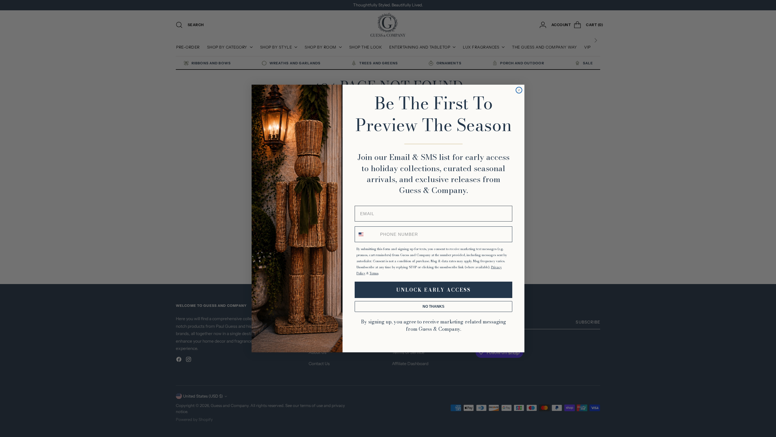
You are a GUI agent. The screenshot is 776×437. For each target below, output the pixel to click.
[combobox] (366, 234)
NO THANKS (433, 306)
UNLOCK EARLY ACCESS (433, 289)
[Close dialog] (519, 90)
